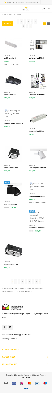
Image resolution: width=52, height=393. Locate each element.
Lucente (18, 14)
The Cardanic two (11, 264)
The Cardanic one (11, 168)
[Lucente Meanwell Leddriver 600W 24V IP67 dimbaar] (38, 216)
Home (4, 14)
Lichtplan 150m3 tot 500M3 (36, 95)
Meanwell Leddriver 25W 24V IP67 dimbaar (38, 131)
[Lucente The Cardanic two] (13, 250)
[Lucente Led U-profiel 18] (13, 44)
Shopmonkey (26, 377)
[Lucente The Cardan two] (13, 81)
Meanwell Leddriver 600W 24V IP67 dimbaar (36, 228)
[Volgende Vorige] (30, 26)
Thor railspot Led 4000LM (10, 204)
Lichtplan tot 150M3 (36, 58)
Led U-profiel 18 (10, 58)
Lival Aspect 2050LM (37, 168)
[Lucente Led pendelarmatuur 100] (38, 186)
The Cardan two (10, 95)
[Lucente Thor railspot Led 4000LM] (13, 190)
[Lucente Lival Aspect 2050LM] (38, 154)
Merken (11, 14)
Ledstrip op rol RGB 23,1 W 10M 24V (13, 123)
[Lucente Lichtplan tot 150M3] (38, 44)
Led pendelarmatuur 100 (37, 196)
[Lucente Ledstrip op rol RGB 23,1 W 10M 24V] (13, 113)
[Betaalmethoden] (6, 383)
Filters (8, 24)
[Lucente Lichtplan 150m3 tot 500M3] (38, 81)
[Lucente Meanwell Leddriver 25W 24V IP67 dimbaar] (38, 117)
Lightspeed (35, 375)
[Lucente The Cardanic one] (13, 154)
